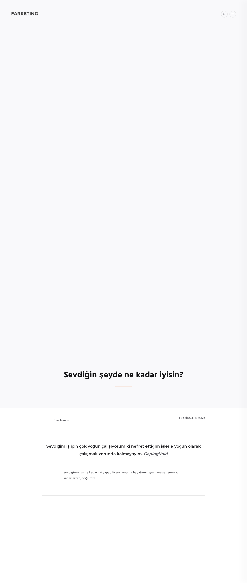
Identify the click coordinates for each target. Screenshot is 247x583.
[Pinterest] (219, 32)
